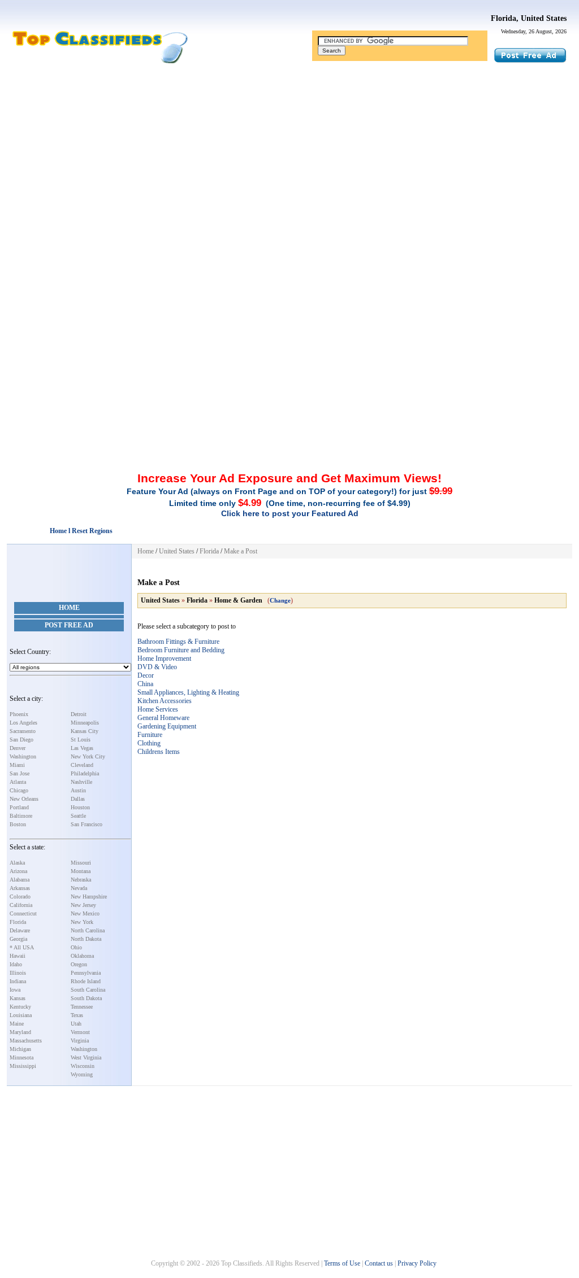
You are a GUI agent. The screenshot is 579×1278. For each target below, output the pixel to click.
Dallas (78, 799)
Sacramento (23, 731)
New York (82, 922)
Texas (77, 1015)
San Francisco (86, 824)
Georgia (18, 939)
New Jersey (83, 905)
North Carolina (88, 930)
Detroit (79, 714)
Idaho (16, 964)
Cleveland (82, 765)
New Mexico (85, 913)
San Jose (19, 773)
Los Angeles (23, 722)
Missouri (81, 863)
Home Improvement (164, 658)
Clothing (149, 743)
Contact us (379, 1263)
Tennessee (82, 1007)
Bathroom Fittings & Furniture (178, 641)
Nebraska (81, 879)
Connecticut (23, 913)
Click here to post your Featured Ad (289, 513)
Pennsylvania (86, 973)
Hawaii (17, 956)
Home (69, 608)
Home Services (157, 709)
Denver (17, 748)
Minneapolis (85, 722)
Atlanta (18, 782)
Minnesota (21, 1057)
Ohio (76, 947)
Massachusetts (26, 1040)
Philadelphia (85, 773)
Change (280, 600)
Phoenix (19, 714)
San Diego (21, 739)
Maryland (20, 1032)
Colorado (20, 896)
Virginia (80, 1040)
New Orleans (24, 799)
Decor (145, 675)
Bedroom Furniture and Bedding (180, 650)
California (21, 905)
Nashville (81, 782)
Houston (80, 807)
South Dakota (86, 998)
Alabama (19, 879)
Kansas (17, 998)
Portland (19, 807)
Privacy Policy (417, 1263)
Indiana (18, 981)
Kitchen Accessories (164, 701)
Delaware (20, 930)
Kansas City (84, 731)
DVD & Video (157, 667)
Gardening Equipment (166, 726)
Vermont (80, 1032)
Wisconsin (82, 1066)
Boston (18, 824)
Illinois (18, 973)
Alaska (17, 863)
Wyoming (82, 1074)
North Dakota (86, 939)
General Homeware (163, 718)
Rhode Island (86, 981)
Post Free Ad (69, 625)
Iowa (15, 990)
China (145, 684)
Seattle (78, 816)
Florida (18, 922)
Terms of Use (342, 1263)
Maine (17, 1023)
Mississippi (23, 1066)
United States (177, 551)
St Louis (80, 739)
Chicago (19, 790)
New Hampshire (89, 896)
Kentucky (20, 1007)
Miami (17, 765)
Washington (23, 756)
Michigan (20, 1049)
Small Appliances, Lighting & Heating (188, 692)
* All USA (22, 947)
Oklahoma (82, 956)
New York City (88, 756)
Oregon (79, 964)
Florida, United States (529, 18)
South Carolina (88, 990)
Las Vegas (82, 748)
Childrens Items (158, 752)
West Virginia (86, 1057)
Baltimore (21, 816)
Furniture (149, 735)
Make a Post (240, 551)
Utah (76, 1023)
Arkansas (20, 888)
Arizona (18, 871)
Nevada (79, 888)
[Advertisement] (289, 154)
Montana (80, 871)
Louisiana (21, 1015)
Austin (78, 790)
